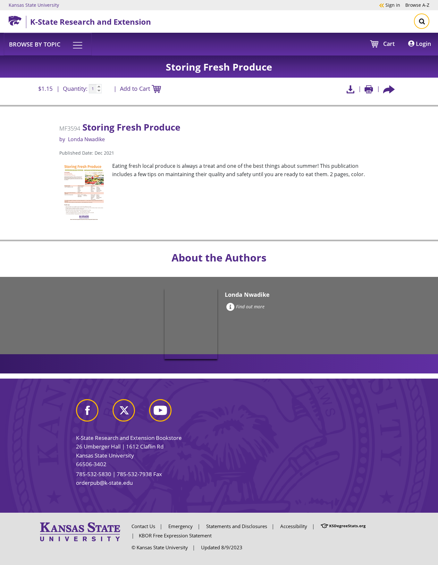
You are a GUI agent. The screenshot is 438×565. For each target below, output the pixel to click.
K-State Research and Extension (90, 21)
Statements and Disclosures (236, 526)
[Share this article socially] (389, 88)
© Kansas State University (159, 547)
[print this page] (369, 88)
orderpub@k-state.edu (104, 482)
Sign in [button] (389, 5)
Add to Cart (136, 88)
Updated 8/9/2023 (221, 547)
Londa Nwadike (86, 139)
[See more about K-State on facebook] (93, 412)
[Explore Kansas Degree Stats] (343, 526)
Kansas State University (34, 5)
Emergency (180, 526)
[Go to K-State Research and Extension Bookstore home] (17, 19)
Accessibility (293, 526)
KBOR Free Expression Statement (175, 535)
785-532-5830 (93, 474)
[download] (350, 88)
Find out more (250, 307)
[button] (48, 44)
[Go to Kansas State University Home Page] (80, 531)
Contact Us (143, 526)
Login (422, 43)
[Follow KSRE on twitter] (130, 412)
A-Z (417, 5)
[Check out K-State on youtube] (166, 412)
